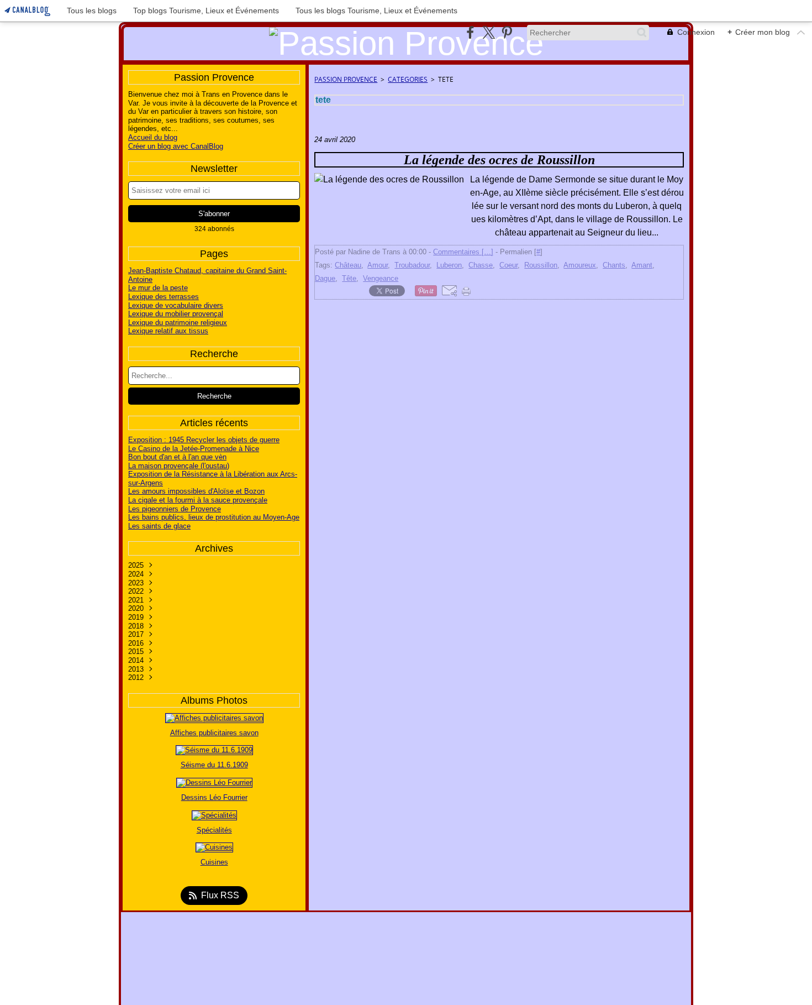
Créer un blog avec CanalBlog (175, 146)
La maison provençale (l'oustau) (178, 466)
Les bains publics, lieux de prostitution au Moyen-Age (213, 517)
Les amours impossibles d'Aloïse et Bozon (196, 491)
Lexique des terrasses (163, 296)
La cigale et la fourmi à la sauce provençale (197, 500)
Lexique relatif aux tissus (168, 331)
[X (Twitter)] (488, 32)
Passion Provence (345, 79)
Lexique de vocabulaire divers (175, 305)
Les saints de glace (159, 526)
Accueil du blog (152, 137)
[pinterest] (507, 32)
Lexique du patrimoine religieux (177, 322)
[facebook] (470, 32)
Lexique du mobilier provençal (175, 314)
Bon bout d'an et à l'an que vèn (177, 457)
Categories (408, 79)
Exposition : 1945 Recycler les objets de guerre (204, 440)
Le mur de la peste (158, 288)
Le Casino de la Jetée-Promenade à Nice (193, 448)
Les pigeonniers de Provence (174, 509)
